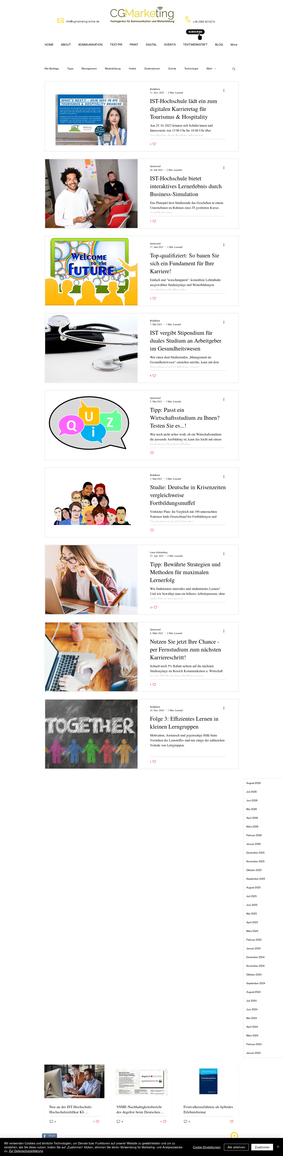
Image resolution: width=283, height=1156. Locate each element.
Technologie (191, 68)
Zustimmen (262, 1147)
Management (89, 68)
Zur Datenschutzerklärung (26, 1151)
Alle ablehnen (236, 1147)
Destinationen (152, 68)
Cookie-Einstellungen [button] (207, 1147)
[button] (234, 69)
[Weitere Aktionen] (225, 90)
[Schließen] (278, 1147)
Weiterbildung (113, 68)
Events (172, 68)
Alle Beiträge (51, 68)
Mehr (209, 68)
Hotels (132, 68)
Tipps (70, 68)
